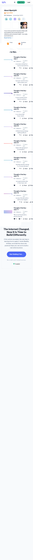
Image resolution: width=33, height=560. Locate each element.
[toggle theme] (14, 2)
